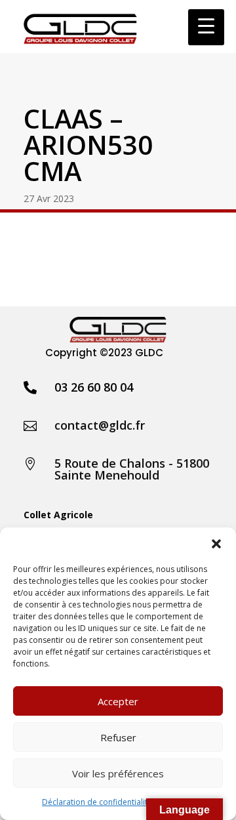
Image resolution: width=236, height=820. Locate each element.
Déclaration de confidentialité (97, 802)
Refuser (118, 737)
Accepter (118, 701)
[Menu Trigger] (206, 27)
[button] (216, 543)
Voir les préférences (118, 773)
